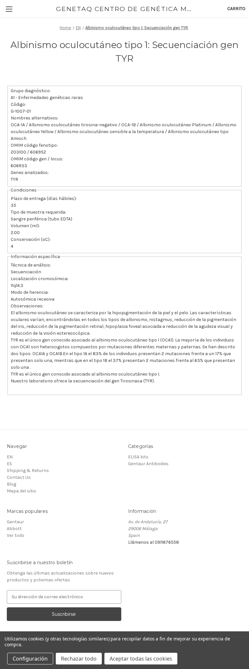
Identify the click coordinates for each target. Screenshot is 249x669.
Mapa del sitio (21, 491)
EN (10, 457)
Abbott (14, 528)
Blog (11, 484)
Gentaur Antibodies (148, 463)
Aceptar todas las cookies (141, 658)
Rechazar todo (79, 658)
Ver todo (15, 535)
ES (9, 463)
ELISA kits (138, 457)
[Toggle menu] (9, 9)
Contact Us (19, 477)
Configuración (30, 658)
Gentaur (15, 522)
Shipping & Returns (28, 470)
